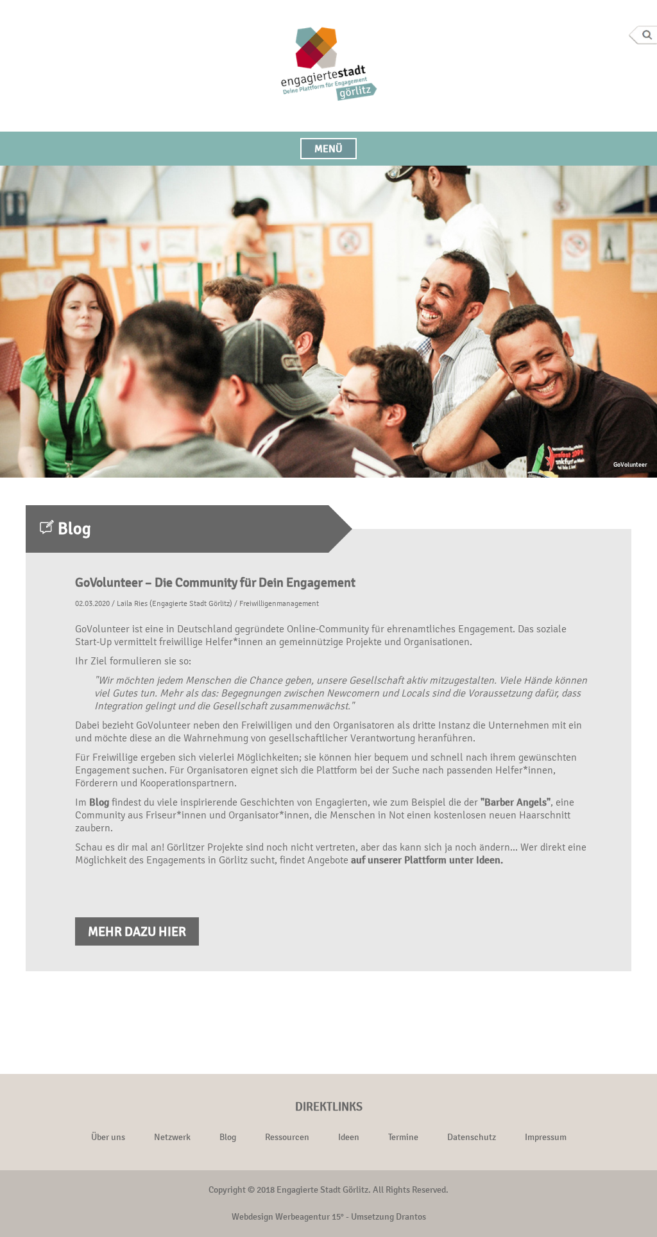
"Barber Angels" (515, 802)
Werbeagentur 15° (309, 1216)
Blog (99, 802)
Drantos (411, 1216)
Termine (403, 1137)
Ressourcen (287, 1137)
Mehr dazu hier (137, 931)
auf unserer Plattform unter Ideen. (427, 860)
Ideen (348, 1137)
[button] (328, 148)
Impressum (546, 1137)
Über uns (108, 1137)
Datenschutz (471, 1137)
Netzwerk (172, 1137)
